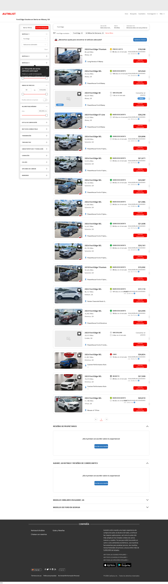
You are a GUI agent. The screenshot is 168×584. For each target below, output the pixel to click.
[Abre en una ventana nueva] (109, 565)
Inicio (126, 14)
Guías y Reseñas (59, 530)
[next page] (106, 419)
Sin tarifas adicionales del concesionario (134, 291)
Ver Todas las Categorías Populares (116, 560)
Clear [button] (46, 49)
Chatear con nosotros (39, 534)
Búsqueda (133, 14)
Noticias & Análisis (38, 530)
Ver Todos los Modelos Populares (115, 557)
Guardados (141, 14)
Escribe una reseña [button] (101, 446)
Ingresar (62, 570)
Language (37, 570)
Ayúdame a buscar (140, 40)
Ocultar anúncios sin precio (30, 100)
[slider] (23, 78)
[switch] (44, 99)
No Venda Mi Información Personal (68, 576)
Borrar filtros (109, 33)
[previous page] (96, 419)
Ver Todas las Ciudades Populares (115, 555)
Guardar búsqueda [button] (42, 28)
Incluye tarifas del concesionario (136, 51)
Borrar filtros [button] (27, 28)
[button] (35, 39)
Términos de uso (36, 576)
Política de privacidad (49, 576)
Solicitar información (140, 61)
